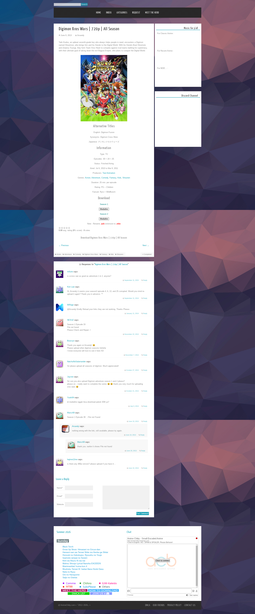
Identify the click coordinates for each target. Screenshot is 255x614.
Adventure (95, 178)
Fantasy (112, 178)
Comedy (104, 178)
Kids (119, 178)
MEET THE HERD (152, 12)
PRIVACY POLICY (174, 605)
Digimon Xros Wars (91, 254)
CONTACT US (189, 605)
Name (60, 488)
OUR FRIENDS (159, 605)
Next (146, 245)
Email (59, 496)
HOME (98, 12)
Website (60, 504)
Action (87, 178)
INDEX (109, 12)
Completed (147, 254)
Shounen (126, 178)
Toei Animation (109, 173)
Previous (64, 245)
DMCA (147, 605)
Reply (145, 280)
